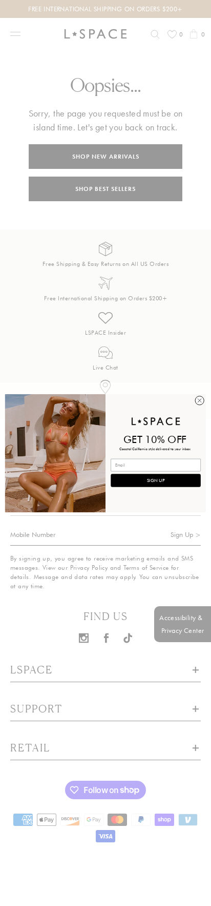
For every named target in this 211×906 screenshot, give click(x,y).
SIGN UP (155, 480)
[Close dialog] (199, 400)
